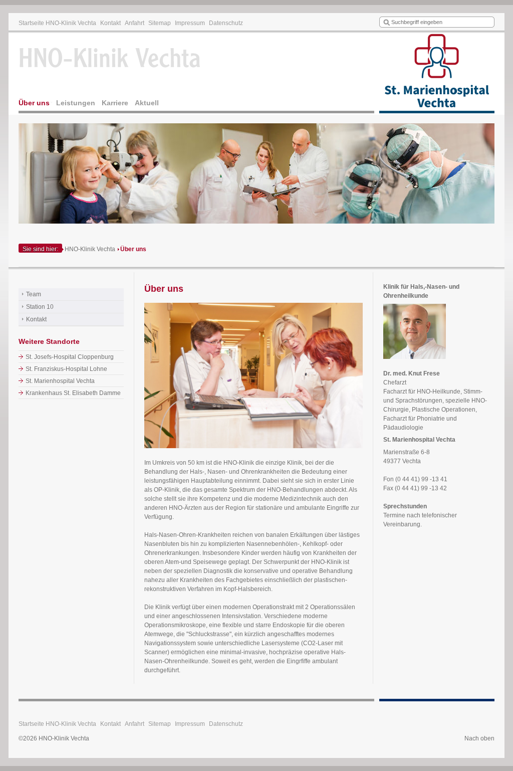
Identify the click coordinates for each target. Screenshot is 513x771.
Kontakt (110, 23)
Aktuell (147, 103)
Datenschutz (226, 23)
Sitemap (159, 23)
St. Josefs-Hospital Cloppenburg (70, 356)
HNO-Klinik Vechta (90, 249)
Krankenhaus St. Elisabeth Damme (73, 393)
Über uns (34, 103)
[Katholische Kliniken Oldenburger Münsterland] (436, 73)
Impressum (190, 23)
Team (33, 294)
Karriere (115, 103)
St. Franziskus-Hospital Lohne (66, 368)
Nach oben (479, 738)
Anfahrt (134, 23)
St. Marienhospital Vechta (60, 380)
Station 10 (40, 306)
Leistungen (75, 103)
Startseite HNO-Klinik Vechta (57, 23)
